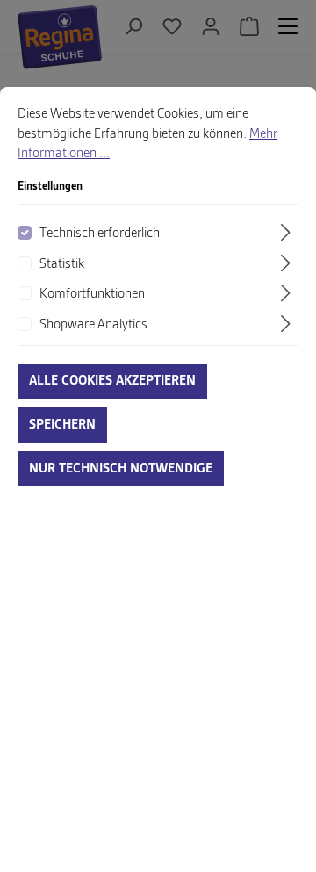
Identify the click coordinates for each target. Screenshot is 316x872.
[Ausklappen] (287, 232)
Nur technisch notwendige (120, 469)
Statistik (62, 264)
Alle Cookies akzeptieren (112, 381)
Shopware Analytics (93, 325)
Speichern (62, 425)
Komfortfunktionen (92, 294)
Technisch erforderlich (100, 234)
